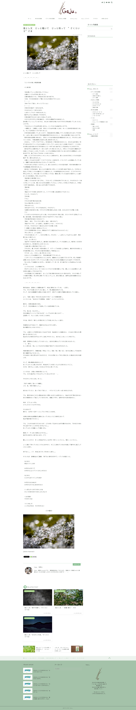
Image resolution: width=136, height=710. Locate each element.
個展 (94, 130)
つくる (101, 118)
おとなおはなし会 (97, 104)
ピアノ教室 (95, 94)
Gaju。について (85, 18)
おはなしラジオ (96, 105)
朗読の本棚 (95, 107)
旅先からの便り (96, 128)
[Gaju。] (68, 16)
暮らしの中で (96, 126)
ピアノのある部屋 (50, 18)
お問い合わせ (105, 18)
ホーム (29, 18)
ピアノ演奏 (95, 97)
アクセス (95, 18)
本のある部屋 (38, 18)
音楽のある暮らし (97, 95)
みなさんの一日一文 (97, 112)
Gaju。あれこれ (100, 89)
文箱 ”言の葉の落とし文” (29, 24)
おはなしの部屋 (62, 18)
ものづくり (95, 120)
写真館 (101, 124)
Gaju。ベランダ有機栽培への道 (100, 122)
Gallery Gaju (73, 18)
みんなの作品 (96, 102)
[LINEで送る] (33, 556)
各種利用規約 (101, 136)
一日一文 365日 (96, 115)
